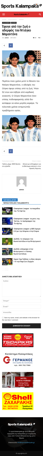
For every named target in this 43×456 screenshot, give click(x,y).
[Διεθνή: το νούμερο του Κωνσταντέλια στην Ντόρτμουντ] (7, 241)
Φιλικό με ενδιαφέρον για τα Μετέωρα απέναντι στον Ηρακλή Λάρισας (31, 166)
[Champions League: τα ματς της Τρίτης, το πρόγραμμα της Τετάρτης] (7, 221)
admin (7, 37)
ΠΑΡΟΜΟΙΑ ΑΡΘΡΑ (9, 200)
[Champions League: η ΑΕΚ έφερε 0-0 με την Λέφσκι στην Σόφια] (7, 231)
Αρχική (4, 19)
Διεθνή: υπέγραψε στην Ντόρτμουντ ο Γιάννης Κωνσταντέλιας (23, 251)
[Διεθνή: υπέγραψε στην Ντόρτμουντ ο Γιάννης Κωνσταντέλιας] (7, 251)
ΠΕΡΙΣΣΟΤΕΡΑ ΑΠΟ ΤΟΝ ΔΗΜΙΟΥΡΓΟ (16, 203)
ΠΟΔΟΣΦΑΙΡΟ (12, 19)
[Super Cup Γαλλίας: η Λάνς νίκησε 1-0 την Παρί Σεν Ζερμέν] (7, 261)
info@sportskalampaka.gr (26, 442)
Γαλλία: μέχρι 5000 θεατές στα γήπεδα (11, 165)
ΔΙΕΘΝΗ (21, 19)
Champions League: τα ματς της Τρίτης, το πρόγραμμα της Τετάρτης (27, 221)
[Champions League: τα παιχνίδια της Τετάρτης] (7, 211)
